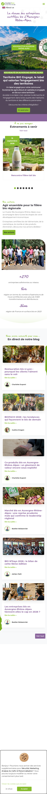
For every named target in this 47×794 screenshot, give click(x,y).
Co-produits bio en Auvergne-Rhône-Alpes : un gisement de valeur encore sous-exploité (22, 465)
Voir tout (23, 131)
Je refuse (9, 789)
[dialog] (23, 772)
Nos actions (9, 232)
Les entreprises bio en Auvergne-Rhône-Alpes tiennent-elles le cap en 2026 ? (22, 609)
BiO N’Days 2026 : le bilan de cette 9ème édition (21, 562)
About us (10, 8)
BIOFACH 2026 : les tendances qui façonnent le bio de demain (23, 418)
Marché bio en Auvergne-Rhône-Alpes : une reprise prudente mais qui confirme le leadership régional (23, 514)
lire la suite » (10, 378)
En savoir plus (23, 110)
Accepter (24, 789)
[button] (15, 188)
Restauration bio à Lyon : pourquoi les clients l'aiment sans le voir (21, 372)
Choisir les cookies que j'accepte (14, 784)
